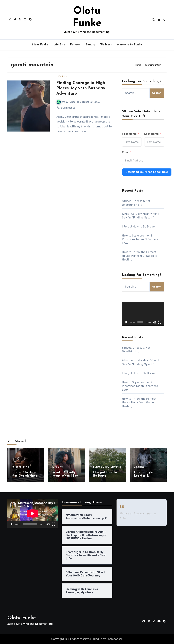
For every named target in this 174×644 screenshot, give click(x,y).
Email (125, 152)
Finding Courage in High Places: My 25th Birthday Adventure (80, 88)
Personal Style (20, 467)
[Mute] (154, 322)
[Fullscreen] (159, 322)
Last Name (151, 133)
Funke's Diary (101, 467)
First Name (129, 133)
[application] (143, 314)
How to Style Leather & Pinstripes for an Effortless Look (140, 239)
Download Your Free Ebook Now (147, 172)
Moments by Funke (129, 44)
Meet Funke (40, 44)
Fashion (75, 44)
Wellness (106, 44)
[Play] (126, 322)
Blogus (97, 639)
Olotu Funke (68, 101)
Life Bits (59, 44)
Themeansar (114, 639)
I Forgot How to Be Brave (138, 226)
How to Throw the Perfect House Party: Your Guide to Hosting (139, 255)
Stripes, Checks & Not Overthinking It (25, 476)
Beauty (90, 44)
